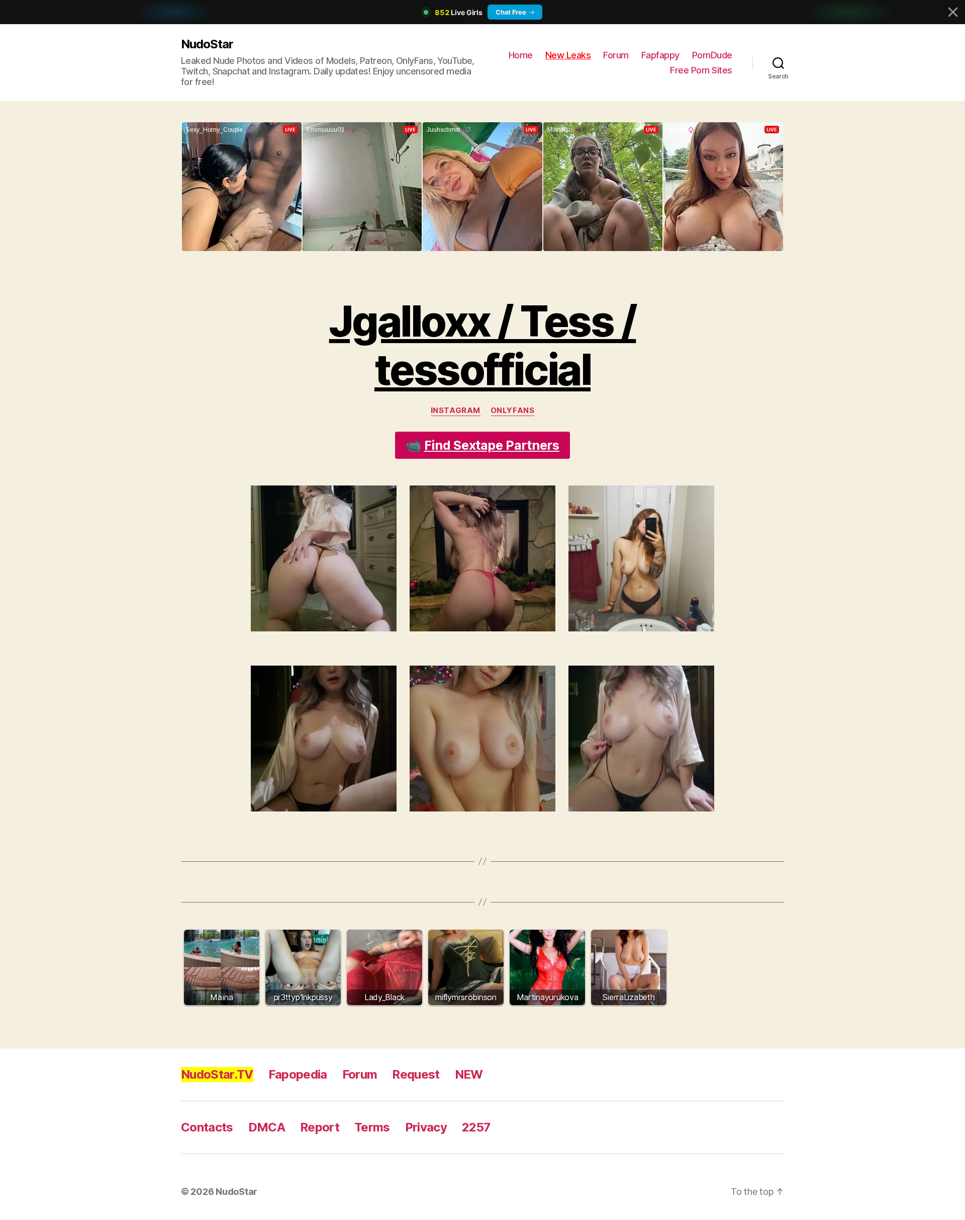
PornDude (712, 55)
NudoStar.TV (217, 1074)
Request (415, 1074)
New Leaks (568, 55)
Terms (372, 1127)
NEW (469, 1074)
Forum (616, 55)
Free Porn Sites (701, 70)
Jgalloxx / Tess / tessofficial (482, 345)
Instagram (455, 410)
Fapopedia (297, 1074)
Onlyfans (512, 410)
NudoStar (207, 44)
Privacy (426, 1127)
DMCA (266, 1127)
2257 (476, 1127)
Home (521, 55)
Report (319, 1127)
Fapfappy (660, 55)
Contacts (207, 1127)
